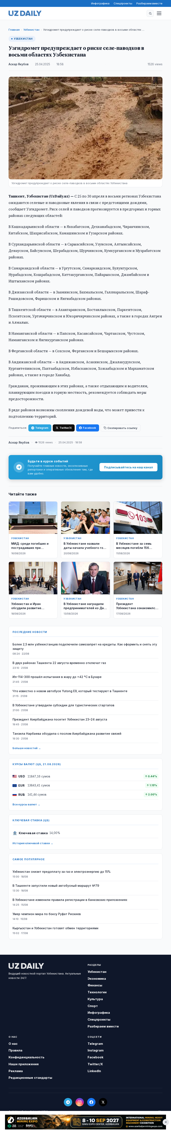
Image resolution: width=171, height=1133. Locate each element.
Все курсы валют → (26, 804)
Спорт (93, 1006)
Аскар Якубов (19, 64)
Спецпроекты (123, 3)
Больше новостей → (27, 748)
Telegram (41, 427)
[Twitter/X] (103, 1102)
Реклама (16, 1071)
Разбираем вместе (149, 3)
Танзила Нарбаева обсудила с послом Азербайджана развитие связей (67, 733)
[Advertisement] (85, 1122)
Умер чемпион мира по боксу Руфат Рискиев (47, 914)
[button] (150, 13)
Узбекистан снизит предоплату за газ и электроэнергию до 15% (62, 871)
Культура (95, 999)
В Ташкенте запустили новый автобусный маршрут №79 (56, 885)
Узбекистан (31, 29)
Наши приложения (24, 1064)
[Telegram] (68, 1102)
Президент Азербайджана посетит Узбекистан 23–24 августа (60, 719)
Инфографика (100, 3)
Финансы (95, 985)
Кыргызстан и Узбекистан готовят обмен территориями (55, 928)
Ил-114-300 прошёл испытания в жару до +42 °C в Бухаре (57, 677)
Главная (14, 29)
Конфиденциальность (26, 1057)
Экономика (97, 979)
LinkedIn (94, 1071)
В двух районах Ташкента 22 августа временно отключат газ (59, 663)
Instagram (96, 1050)
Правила (15, 1050)
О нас (13, 1044)
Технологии (97, 992)
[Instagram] (79, 1102)
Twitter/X (65, 427)
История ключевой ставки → (33, 843)
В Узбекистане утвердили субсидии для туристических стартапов (63, 705)
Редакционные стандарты (30, 1078)
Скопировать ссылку (122, 428)
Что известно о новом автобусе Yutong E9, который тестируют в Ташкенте (70, 691)
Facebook (89, 427)
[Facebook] (91, 1102)
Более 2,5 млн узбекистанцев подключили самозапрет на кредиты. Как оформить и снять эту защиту (85, 646)
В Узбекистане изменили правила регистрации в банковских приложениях (70, 900)
